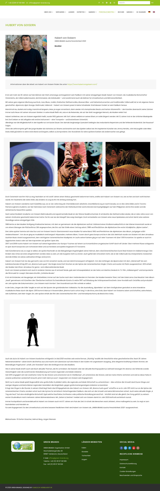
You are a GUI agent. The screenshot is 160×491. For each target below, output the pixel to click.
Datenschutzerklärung (128, 464)
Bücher (121, 12)
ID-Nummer (141, 12)
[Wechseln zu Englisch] (154, 12)
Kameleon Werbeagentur (42, 487)
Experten (81, 12)
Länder (71, 12)
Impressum (124, 460)
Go (152, 3)
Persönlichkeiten (106, 12)
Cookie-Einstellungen (128, 471)
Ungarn (84, 459)
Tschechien (86, 455)
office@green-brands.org (39, 3)
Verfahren (60, 12)
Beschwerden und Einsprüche (131, 475)
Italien (84, 448)
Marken (92, 12)
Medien (130, 12)
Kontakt (123, 467)
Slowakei (85, 452)
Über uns (48, 12)
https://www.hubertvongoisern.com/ (82, 84)
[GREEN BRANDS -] (16, 12)
